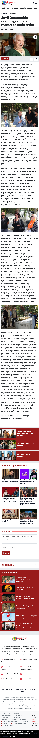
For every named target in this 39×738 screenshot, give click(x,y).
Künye (6, 723)
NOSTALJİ (17, 717)
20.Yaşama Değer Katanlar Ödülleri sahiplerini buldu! (26, 521)
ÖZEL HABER (19, 692)
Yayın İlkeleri (8, 725)
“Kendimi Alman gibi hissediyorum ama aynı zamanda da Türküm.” (10, 500)
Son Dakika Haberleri (10, 679)
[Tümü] (36, 565)
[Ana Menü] (36, 3)
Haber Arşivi (27, 679)
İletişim (25, 721)
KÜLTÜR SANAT (26, 8)
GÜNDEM (13, 14)
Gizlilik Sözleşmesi (10, 721)
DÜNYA (14, 719)
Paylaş (6, 58)
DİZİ (3, 8)
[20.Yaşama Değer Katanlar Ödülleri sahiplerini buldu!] (28, 513)
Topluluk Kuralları (20, 723)
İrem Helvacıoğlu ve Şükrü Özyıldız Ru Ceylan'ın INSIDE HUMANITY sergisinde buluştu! (28, 502)
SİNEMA (15, 8)
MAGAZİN (5, 719)
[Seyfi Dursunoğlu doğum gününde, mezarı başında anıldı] (19, 44)
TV (8, 8)
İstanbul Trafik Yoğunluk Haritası (26, 668)
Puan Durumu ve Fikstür (11, 674)
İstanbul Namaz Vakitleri (7, 668)
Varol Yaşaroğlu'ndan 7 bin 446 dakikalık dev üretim (28, 481)
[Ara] (33, 3)
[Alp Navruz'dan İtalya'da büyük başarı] (10, 473)
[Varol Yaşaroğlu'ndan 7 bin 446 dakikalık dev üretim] (28, 473)
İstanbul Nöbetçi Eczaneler (8, 661)
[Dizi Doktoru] (8, 2)
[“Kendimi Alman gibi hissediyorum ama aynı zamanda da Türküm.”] (10, 492)
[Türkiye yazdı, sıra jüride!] (10, 513)
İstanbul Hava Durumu (30, 659)
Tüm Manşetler (27, 674)
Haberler (4, 14)
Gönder (6, 553)
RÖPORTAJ (32, 689)
